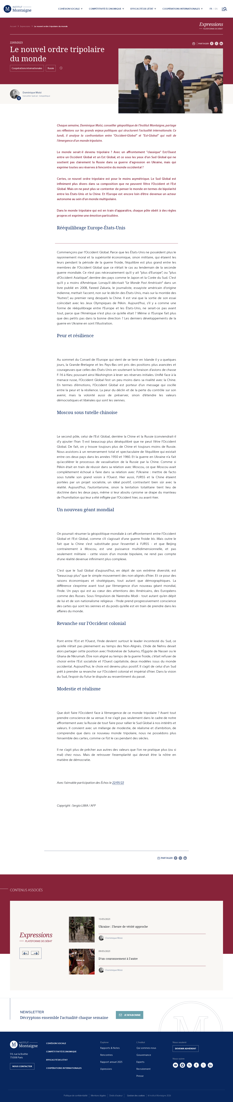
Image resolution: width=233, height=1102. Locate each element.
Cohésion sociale (56, 1043)
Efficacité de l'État (57, 1059)
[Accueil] (17, 9)
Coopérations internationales (27, 68)
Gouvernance (143, 1055)
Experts (140, 1062)
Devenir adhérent (185, 1048)
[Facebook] (212, 43)
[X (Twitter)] (203, 1065)
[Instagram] (182, 1065)
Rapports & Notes (110, 1048)
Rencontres (106, 1055)
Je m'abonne (132, 1015)
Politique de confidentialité (75, 1095)
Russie (51, 68)
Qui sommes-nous (146, 1048)
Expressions (25, 26)
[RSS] (189, 1065)
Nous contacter (22, 1066)
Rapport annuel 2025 (111, 1062)
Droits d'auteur (116, 1095)
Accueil (13, 26)
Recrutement (143, 1069)
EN (216, 8)
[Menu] (224, 9)
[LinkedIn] (221, 43)
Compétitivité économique (61, 1051)
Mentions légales (98, 1095)
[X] (216, 43)
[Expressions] (211, 26)
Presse (140, 1076)
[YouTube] (175, 1065)
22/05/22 (118, 783)
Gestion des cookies (136, 1095)
